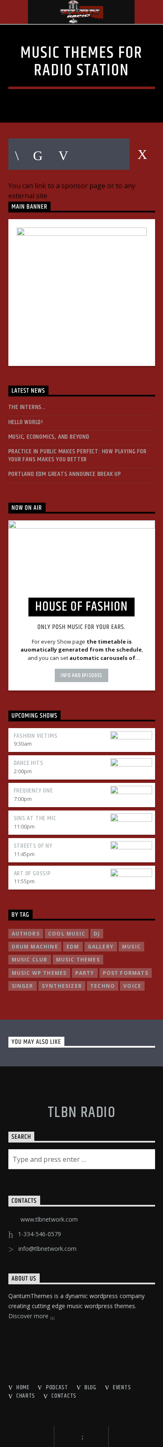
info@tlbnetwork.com (47, 1249)
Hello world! (25, 422)
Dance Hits (28, 763)
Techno (102, 985)
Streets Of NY (33, 846)
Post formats (125, 973)
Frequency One (33, 790)
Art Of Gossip (32, 873)
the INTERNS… (27, 407)
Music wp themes (39, 973)
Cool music (66, 933)
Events (122, 1387)
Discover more (29, 1316)
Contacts (63, 1396)
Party (84, 973)
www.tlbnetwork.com (49, 1219)
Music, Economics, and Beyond (48, 437)
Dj (97, 933)
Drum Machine (35, 946)
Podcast (57, 1387)
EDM (72, 946)
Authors (26, 933)
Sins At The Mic (35, 818)
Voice (132, 985)
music (131, 946)
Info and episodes (81, 675)
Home (23, 1387)
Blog (90, 1387)
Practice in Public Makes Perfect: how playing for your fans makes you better (77, 455)
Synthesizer (62, 985)
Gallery (101, 946)
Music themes (78, 959)
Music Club (30, 959)
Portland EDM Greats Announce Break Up (65, 474)
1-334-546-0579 (39, 1234)
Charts (25, 1396)
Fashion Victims (36, 736)
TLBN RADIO (81, 1113)
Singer (22, 985)
